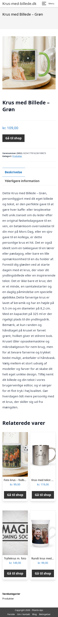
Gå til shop (13, 138)
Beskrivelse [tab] (13, 172)
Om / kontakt (23, 614)
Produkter (17, 156)
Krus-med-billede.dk (19, 3)
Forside (11, 614)
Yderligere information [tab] (22, 181)
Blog (34, 614)
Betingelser (45, 614)
